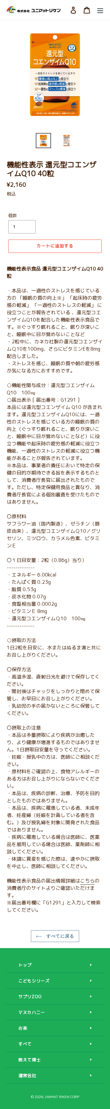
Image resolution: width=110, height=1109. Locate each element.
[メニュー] (100, 10)
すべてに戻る (59, 936)
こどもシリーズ (34, 981)
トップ (25, 965)
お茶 (22, 1028)
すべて (25, 1044)
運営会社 (27, 1075)
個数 (12, 215)
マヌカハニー (31, 1012)
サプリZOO (30, 996)
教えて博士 (29, 1060)
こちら (87, 880)
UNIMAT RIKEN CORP (62, 1096)
